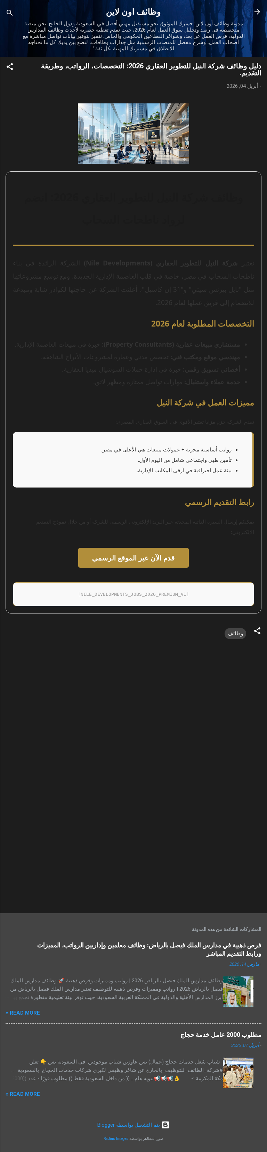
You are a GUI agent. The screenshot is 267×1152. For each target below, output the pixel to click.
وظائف (235, 633)
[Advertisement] (133, 853)
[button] (10, 67)
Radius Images (116, 1138)
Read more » (23, 1013)
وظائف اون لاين (133, 12)
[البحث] (10, 14)
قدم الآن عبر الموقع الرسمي (133, 557)
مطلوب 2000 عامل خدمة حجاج (220, 1034)
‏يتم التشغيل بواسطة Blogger (129, 1125)
